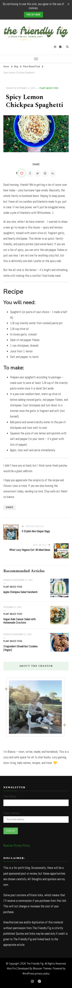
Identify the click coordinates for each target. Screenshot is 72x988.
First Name (9, 796)
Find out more (33, 14)
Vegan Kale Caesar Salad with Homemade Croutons (19, 621)
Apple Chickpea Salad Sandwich (20, 592)
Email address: (11, 813)
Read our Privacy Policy (16, 845)
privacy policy (42, 973)
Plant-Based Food (49, 88)
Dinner (9, 507)
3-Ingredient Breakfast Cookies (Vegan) (20, 648)
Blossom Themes (42, 968)
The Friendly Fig (35, 963)
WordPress (28, 973)
